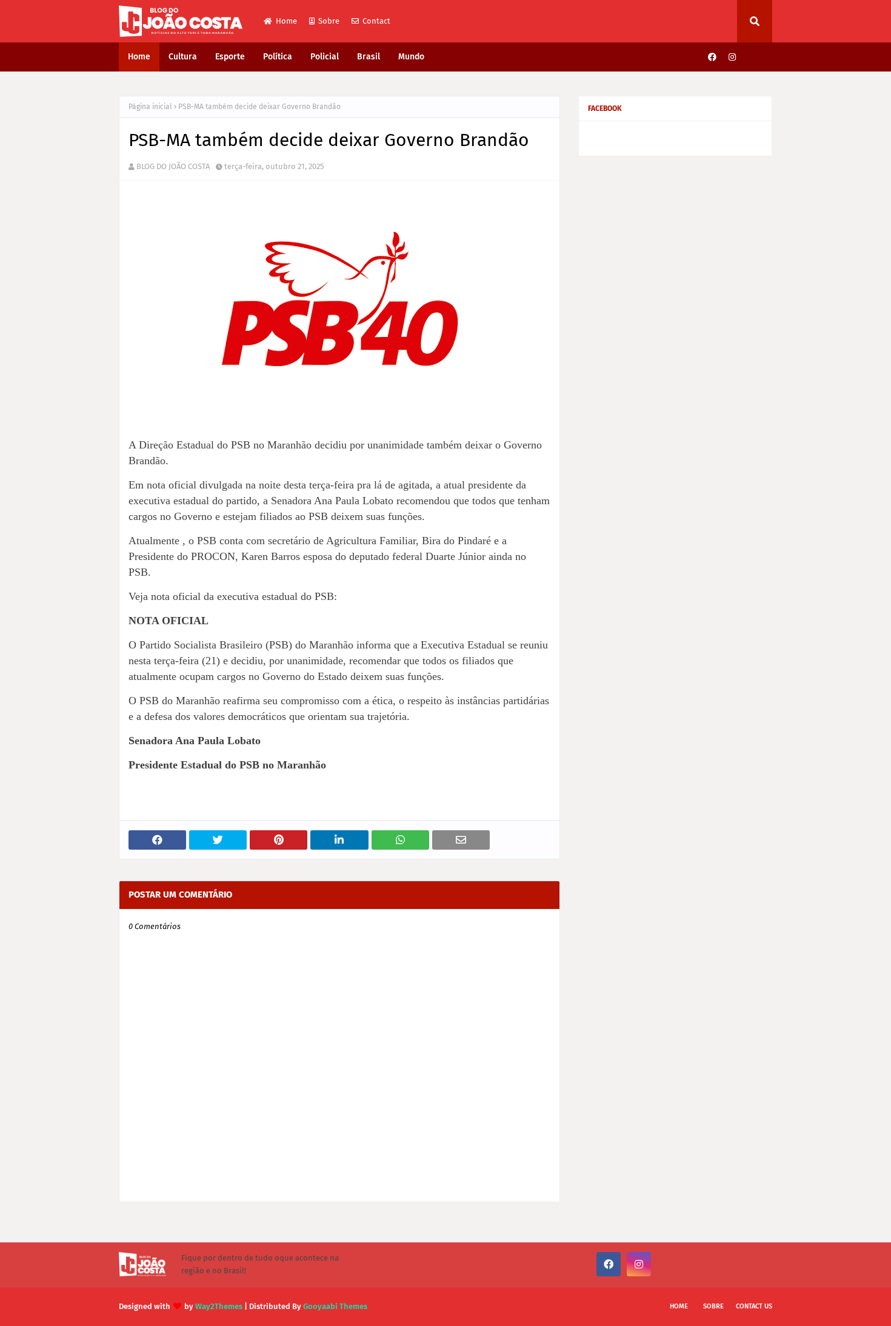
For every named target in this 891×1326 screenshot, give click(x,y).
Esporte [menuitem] (230, 57)
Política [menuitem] (277, 57)
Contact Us (754, 1306)
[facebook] (712, 57)
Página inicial (150, 106)
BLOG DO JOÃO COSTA (173, 166)
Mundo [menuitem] (411, 57)
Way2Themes (218, 1306)
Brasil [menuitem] (368, 57)
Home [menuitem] (139, 57)
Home (286, 20)
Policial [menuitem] (324, 57)
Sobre (328, 20)
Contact (376, 20)
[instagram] (732, 57)
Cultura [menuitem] (183, 57)
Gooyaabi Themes (335, 1306)
